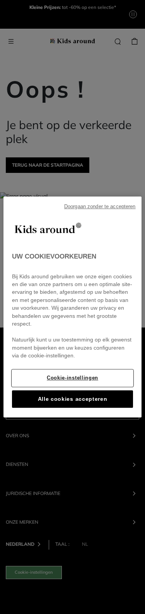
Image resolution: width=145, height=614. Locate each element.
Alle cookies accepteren (72, 399)
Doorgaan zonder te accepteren (100, 206)
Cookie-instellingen (72, 378)
